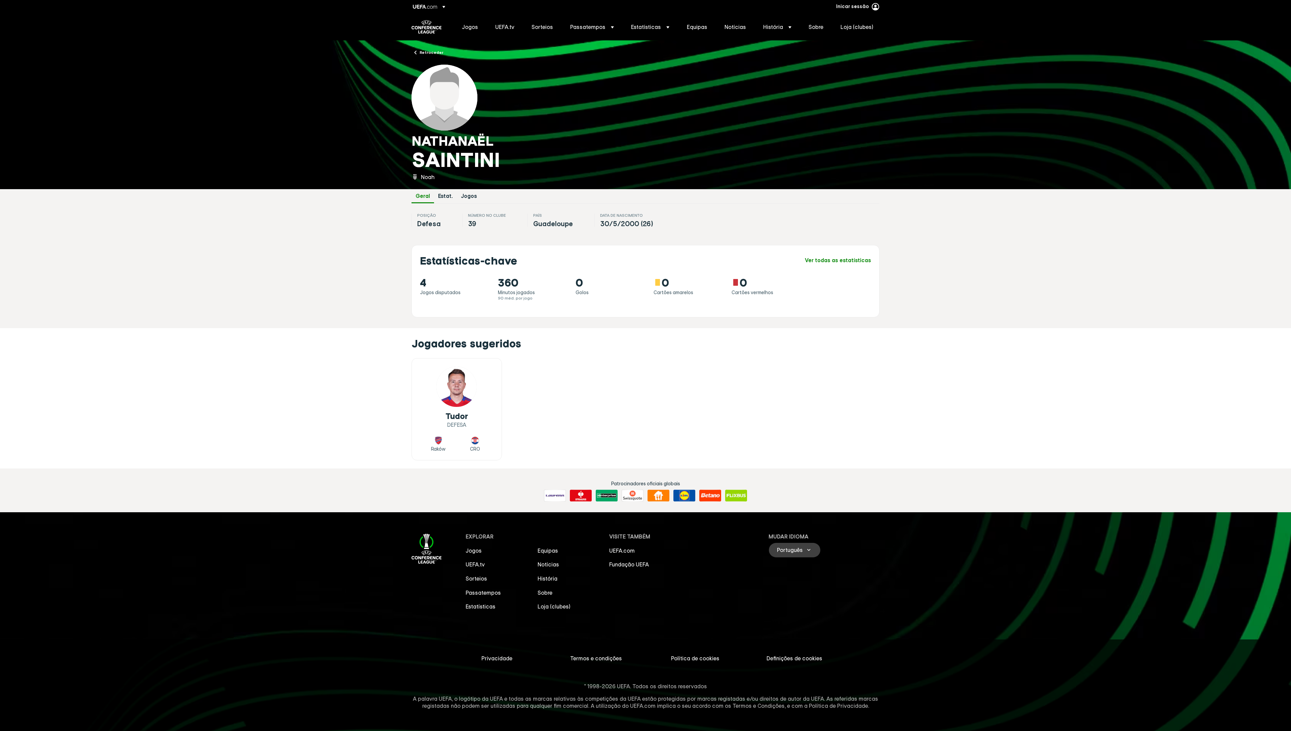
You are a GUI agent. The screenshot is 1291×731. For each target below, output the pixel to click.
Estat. (445, 196)
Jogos (469, 196)
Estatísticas (481, 606)
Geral (423, 196)
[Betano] (710, 496)
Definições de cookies (794, 658)
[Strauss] (581, 496)
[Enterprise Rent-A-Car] (607, 496)
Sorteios (476, 579)
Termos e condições (596, 658)
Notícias (548, 564)
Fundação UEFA (629, 564)
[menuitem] (470, 27)
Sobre (545, 593)
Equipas (548, 551)
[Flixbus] (736, 496)
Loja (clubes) (554, 606)
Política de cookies (695, 658)
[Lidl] (684, 496)
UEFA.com (622, 551)
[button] (592, 27)
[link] (470, 27)
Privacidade (496, 658)
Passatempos (483, 593)
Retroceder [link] (431, 52)
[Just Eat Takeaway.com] (658, 496)
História (547, 579)
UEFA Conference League (426, 27)
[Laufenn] (555, 496)
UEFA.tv (475, 564)
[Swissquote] (632, 496)
